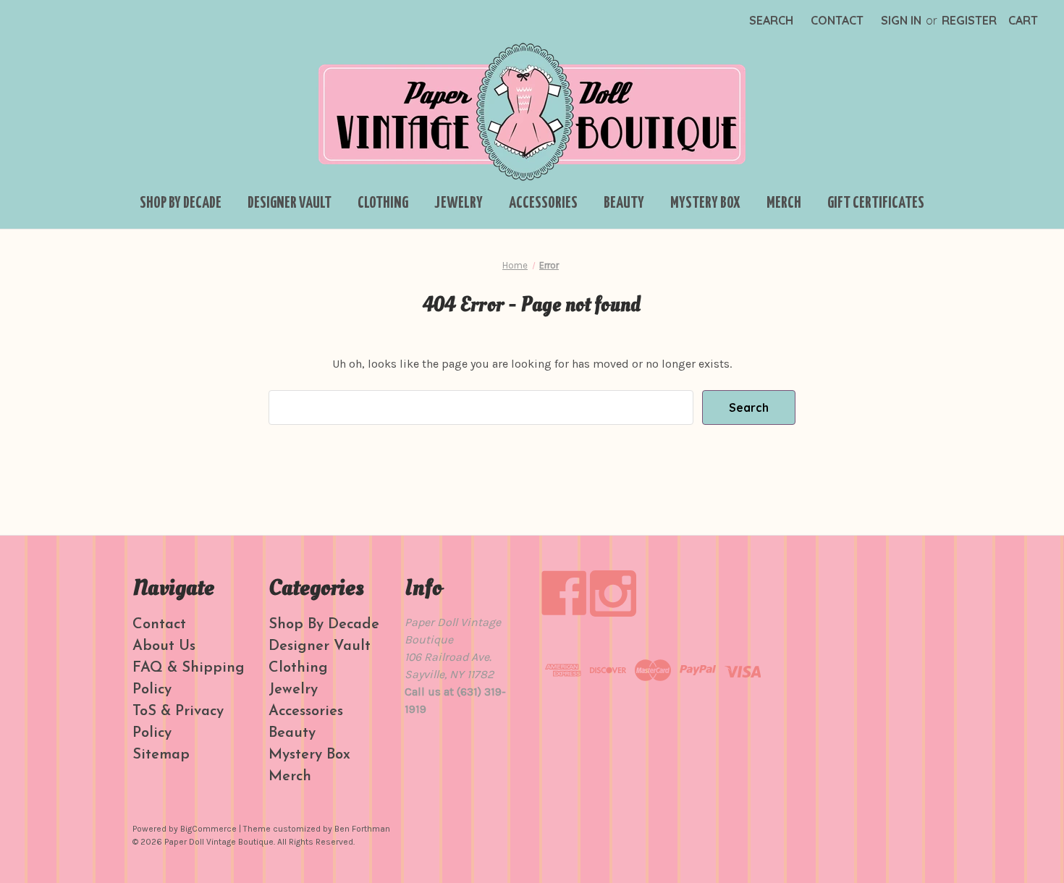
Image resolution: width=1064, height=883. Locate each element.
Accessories (543, 203)
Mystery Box (705, 203)
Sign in (901, 20)
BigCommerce (208, 829)
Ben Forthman (362, 829)
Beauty (624, 203)
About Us (163, 646)
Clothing (383, 203)
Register (969, 20)
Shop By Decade (180, 203)
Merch (784, 203)
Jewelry (458, 203)
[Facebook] (564, 593)
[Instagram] (613, 593)
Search (771, 20)
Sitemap (161, 755)
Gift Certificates (875, 203)
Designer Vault (290, 203)
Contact (837, 20)
